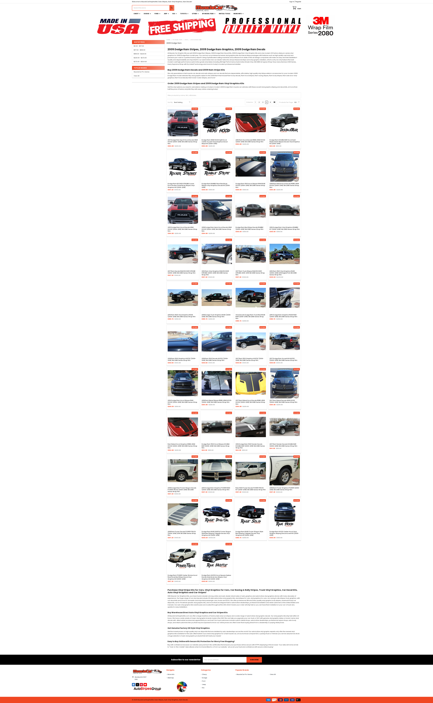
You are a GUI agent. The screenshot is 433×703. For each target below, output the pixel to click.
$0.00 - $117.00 (139, 46)
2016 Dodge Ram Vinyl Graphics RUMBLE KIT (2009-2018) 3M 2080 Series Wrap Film (284, 228)
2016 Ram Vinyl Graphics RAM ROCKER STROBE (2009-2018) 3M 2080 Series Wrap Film (215, 273)
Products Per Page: (286, 102)
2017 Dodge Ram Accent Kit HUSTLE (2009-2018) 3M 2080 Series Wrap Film (283, 359)
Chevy (136, 14)
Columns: (249, 102)
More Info (238, 14)
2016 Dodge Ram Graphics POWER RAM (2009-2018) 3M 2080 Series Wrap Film (216, 489)
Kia (173, 14)
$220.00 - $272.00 (140, 58)
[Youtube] (145, 684)
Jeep (165, 14)
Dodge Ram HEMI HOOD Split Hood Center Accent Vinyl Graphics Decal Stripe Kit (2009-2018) (215, 142)
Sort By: (170, 102)
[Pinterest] (141, 684)
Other (194, 14)
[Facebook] (133, 684)
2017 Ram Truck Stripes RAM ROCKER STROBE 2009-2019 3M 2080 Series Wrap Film (250, 273)
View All (136, 76)
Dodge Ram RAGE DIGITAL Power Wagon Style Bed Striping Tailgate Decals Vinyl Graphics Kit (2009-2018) (216, 533)
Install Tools (224, 14)
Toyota (183, 14)
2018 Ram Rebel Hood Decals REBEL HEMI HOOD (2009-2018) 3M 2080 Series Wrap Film (284, 185)
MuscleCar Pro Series (141, 72)
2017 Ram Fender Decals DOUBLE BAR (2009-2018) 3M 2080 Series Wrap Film (283, 445)
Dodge (146, 14)
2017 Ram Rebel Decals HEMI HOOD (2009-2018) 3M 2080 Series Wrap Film (283, 401)
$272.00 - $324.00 (140, 62)
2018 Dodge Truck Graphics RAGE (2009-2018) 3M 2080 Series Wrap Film (216, 316)
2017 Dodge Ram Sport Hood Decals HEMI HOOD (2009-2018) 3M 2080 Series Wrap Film (183, 142)
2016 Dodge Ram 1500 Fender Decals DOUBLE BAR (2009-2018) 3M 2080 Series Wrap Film (250, 446)
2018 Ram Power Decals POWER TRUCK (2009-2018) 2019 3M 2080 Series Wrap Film (182, 533)
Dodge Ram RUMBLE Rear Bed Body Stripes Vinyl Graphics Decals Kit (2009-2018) (216, 185)
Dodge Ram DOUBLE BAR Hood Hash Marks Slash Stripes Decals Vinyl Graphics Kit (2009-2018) (284, 142)
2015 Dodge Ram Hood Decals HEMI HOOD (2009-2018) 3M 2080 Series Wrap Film (182, 229)
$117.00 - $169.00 (139, 50)
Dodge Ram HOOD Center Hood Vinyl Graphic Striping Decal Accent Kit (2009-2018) (284, 533)
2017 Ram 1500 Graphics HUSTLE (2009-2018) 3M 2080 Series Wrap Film (250, 359)
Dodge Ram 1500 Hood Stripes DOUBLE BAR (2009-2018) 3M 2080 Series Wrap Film (216, 446)
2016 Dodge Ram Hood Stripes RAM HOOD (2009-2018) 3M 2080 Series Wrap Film (182, 402)
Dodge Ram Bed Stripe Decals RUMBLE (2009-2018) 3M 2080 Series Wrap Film (249, 228)
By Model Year (208, 14)
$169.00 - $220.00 (140, 54)
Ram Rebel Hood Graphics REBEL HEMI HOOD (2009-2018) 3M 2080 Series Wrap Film (182, 446)
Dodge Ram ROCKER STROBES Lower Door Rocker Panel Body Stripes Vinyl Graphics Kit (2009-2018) (181, 185)
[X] (137, 684)
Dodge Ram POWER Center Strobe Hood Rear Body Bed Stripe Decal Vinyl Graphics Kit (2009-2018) (182, 577)
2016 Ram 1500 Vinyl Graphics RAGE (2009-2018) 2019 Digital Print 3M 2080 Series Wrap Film (283, 273)
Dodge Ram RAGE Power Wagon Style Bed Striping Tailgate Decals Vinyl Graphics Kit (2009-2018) (249, 533)
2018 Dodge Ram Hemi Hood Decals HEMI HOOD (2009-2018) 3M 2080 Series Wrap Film (217, 229)
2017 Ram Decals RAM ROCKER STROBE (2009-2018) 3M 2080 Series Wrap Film (182, 272)
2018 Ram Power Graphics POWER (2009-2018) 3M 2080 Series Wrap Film (284, 489)
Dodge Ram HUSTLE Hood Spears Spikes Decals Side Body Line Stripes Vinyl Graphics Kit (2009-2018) (216, 577)
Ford (156, 14)
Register (298, 2)
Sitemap (171, 678)
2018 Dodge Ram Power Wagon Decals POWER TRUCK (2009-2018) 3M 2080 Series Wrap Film (182, 490)
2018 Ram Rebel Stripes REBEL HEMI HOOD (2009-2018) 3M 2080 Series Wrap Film (216, 401)
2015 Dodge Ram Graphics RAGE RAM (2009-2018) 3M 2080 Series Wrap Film (283, 316)
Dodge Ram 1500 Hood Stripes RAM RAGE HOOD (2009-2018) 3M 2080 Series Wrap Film (250, 185)
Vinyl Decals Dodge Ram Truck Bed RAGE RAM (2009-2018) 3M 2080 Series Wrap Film (250, 317)
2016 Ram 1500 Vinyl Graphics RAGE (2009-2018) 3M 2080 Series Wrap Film (182, 316)
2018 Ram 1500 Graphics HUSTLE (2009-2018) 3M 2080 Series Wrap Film (182, 359)
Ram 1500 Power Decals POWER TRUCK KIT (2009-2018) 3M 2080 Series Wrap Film (251, 489)
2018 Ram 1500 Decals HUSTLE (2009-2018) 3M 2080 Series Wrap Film (215, 359)
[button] (182, 686)
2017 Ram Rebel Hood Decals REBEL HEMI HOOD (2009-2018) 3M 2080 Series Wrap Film (250, 402)
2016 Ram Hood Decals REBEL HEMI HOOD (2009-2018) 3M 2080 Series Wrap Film (250, 141)
